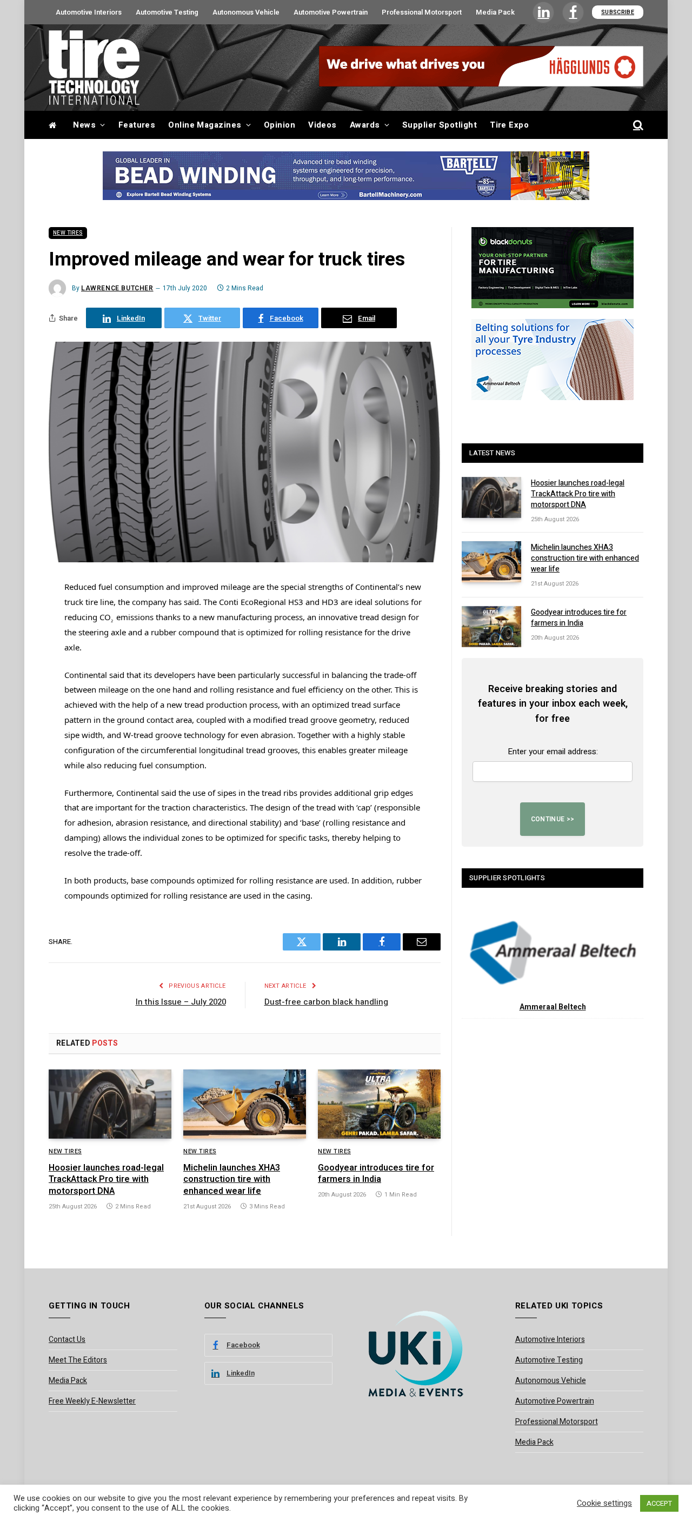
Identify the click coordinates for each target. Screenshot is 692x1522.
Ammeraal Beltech (553, 1007)
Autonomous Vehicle (246, 12)
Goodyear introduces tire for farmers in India (376, 1174)
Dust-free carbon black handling (326, 1002)
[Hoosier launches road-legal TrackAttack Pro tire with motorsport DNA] (110, 1104)
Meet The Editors (78, 1360)
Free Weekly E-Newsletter (92, 1401)
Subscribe (617, 12)
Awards (365, 125)
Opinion (279, 125)
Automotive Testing (167, 12)
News (84, 125)
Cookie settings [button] (604, 1503)
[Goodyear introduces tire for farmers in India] (379, 1104)
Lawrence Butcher (117, 288)
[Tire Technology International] (94, 67)
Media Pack (495, 12)
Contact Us (67, 1339)
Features (137, 125)
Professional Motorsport (422, 12)
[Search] (637, 125)
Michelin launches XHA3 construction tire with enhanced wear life (231, 1180)
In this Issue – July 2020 (181, 1002)
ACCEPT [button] (659, 1503)
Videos (322, 125)
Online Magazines (204, 125)
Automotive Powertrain (331, 12)
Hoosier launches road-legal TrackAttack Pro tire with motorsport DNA (106, 1180)
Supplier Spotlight (439, 125)
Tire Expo (509, 125)
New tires (68, 233)
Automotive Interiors (89, 12)
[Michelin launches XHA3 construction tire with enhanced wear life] (244, 1104)
